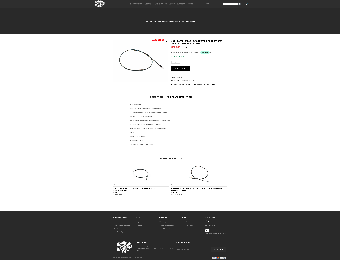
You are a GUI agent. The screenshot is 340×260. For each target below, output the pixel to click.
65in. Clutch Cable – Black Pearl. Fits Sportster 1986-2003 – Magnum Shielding (138, 189)
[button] (167, 42)
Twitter (181, 84)
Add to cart (180, 68)
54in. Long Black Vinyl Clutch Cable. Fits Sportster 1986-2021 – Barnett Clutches (197, 189)
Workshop (159, 4)
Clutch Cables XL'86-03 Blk (187, 80)
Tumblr (193, 84)
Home (129, 4)
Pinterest (207, 84)
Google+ (200, 84)
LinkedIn (187, 84)
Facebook (174, 84)
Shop (146, 21)
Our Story (181, 4)
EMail (213, 84)
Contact (189, 4)
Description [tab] (156, 97)
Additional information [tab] (179, 97)
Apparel (148, 4)
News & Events (170, 4)
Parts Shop (137, 4)
